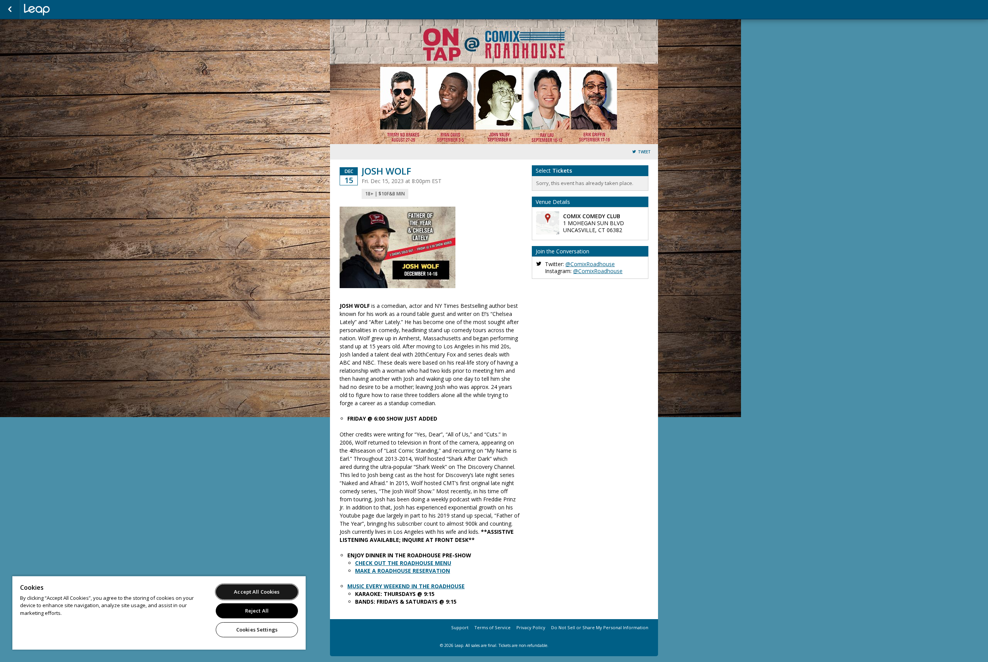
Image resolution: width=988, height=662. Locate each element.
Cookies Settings (256, 629)
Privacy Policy (530, 627)
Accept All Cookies (256, 591)
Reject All (257, 610)
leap (62, 9)
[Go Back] (10, 9)
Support (460, 627)
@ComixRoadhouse (590, 264)
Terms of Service (492, 627)
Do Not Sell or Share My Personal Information (599, 627)
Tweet (644, 151)
